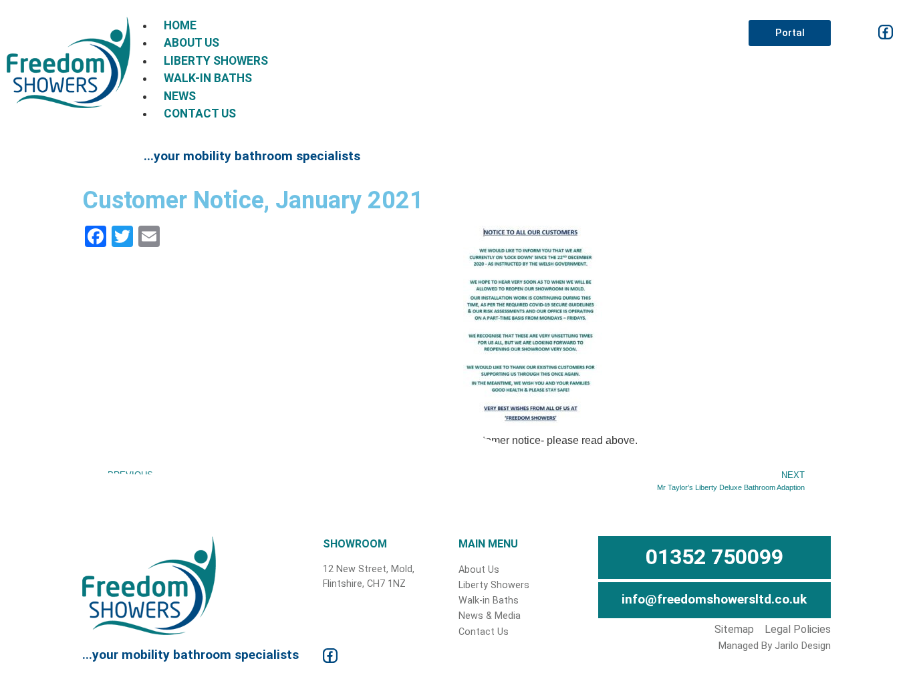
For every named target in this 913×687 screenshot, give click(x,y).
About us (191, 42)
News (180, 96)
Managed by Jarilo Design (775, 646)
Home (180, 25)
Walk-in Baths (208, 78)
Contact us (200, 113)
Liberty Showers (216, 60)
